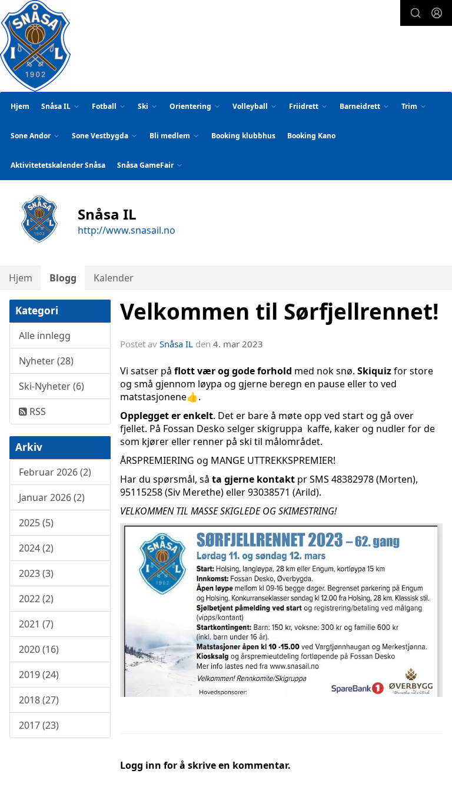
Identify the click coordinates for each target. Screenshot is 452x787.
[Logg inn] (436, 13)
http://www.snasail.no (126, 230)
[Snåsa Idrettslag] (35, 46)
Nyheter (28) (46, 360)
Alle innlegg (45, 335)
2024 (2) (36, 548)
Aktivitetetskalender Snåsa (58, 165)
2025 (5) (36, 522)
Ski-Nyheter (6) (51, 386)
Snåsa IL (176, 344)
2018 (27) (39, 699)
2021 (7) (36, 623)
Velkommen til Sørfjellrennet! (279, 311)
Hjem (20, 106)
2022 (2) (36, 598)
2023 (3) (36, 573)
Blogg (63, 277)
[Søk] (415, 13)
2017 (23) (39, 725)
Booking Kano (311, 136)
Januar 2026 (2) (52, 497)
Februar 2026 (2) (55, 472)
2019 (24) (39, 674)
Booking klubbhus (243, 136)
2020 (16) (39, 649)
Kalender (114, 277)
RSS (36, 411)
